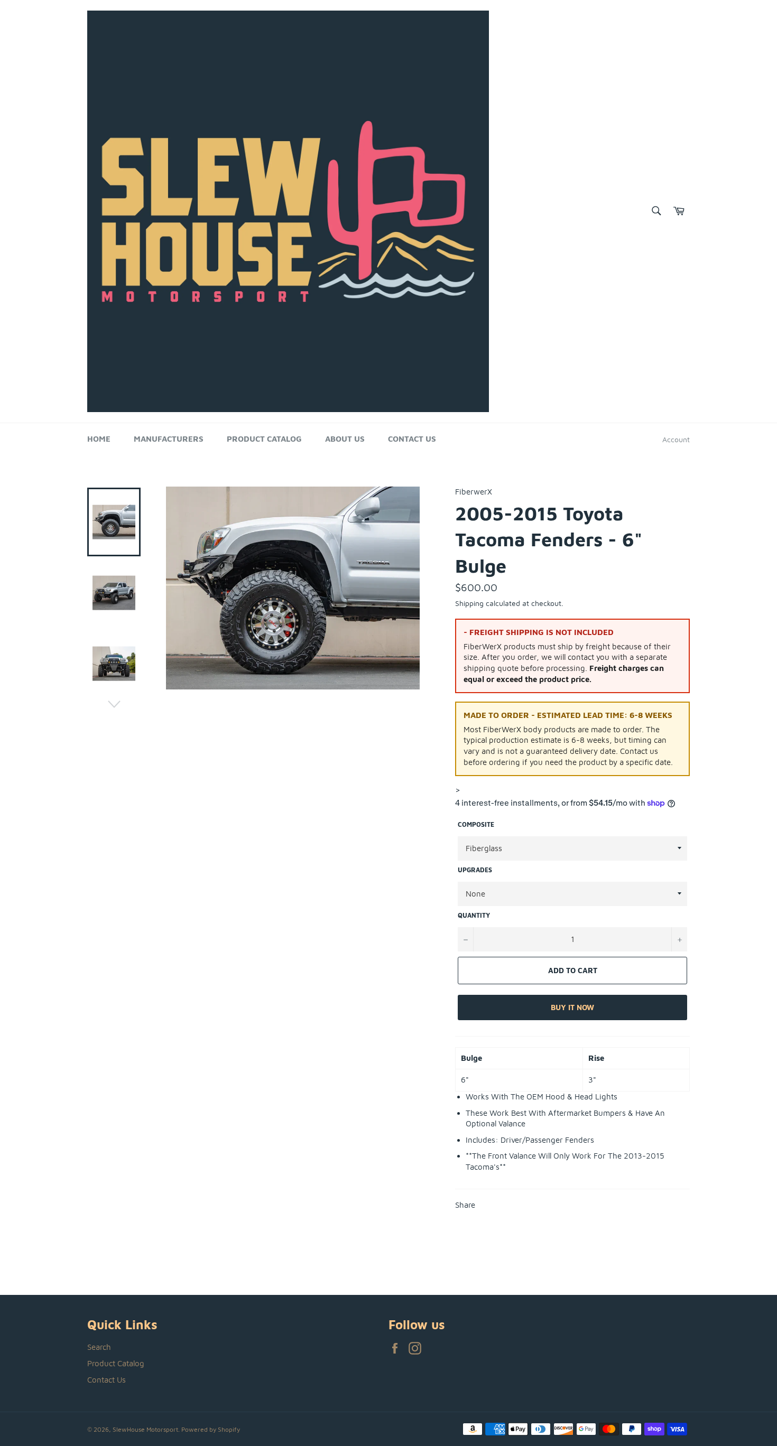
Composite (476, 824)
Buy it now (572, 1007)
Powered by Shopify (210, 1429)
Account (676, 439)
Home (98, 438)
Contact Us (412, 438)
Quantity (474, 915)
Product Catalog (264, 438)
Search (99, 1346)
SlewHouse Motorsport (145, 1429)
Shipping (469, 603)
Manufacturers (169, 438)
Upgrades (475, 870)
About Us (345, 438)
